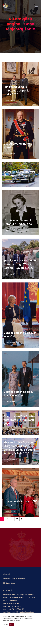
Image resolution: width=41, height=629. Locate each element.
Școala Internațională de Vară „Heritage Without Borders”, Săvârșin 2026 (20, 264)
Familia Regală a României (14, 579)
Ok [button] (11, 624)
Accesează (10, 100)
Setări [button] (5, 624)
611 (17, 519)
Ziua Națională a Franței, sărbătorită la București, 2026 (19, 419)
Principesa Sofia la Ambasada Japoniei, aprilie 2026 (17, 90)
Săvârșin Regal (9, 583)
